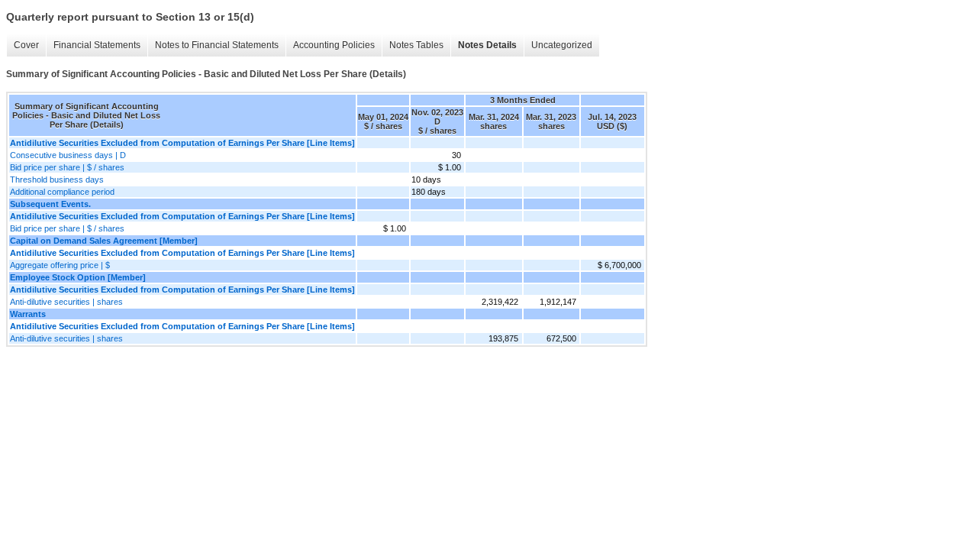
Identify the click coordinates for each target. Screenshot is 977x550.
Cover (26, 45)
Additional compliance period (62, 191)
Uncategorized (561, 45)
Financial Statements (96, 45)
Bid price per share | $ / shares (67, 167)
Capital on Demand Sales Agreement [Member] (104, 240)
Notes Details (487, 45)
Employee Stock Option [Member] (78, 277)
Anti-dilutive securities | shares (66, 301)
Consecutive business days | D (68, 155)
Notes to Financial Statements (217, 45)
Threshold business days (57, 179)
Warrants (28, 314)
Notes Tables (416, 45)
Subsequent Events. (50, 204)
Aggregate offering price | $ (60, 265)
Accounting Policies (334, 45)
